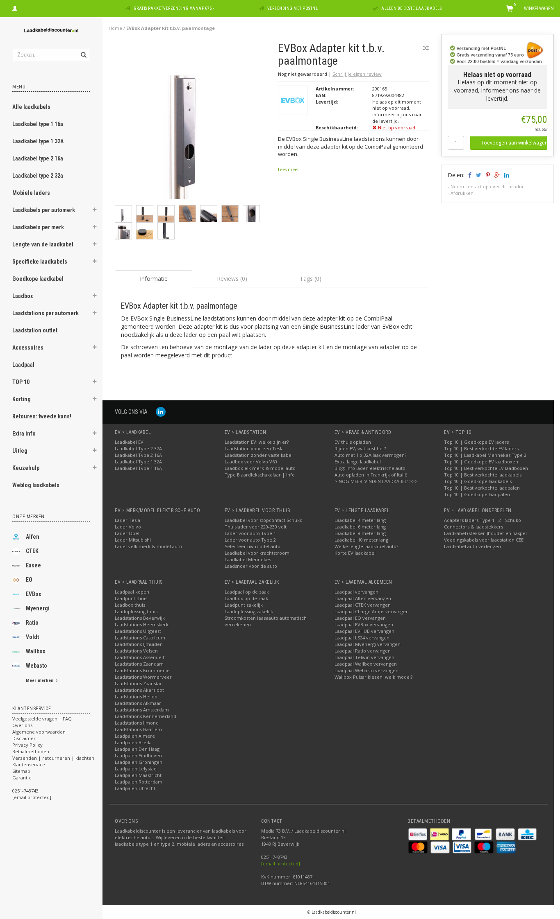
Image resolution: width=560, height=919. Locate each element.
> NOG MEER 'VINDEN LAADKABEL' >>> (376, 481)
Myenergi (38, 608)
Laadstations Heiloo (136, 696)
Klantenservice (28, 764)
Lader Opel (127, 533)
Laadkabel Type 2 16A (138, 455)
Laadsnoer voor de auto (251, 566)
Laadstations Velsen (136, 651)
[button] (95, 210)
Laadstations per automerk (45, 313)
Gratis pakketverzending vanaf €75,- (174, 8)
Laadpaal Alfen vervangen (363, 598)
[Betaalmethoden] (418, 833)
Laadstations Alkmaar (138, 703)
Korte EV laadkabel (355, 553)
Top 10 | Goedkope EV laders (476, 442)
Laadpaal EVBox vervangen (364, 624)
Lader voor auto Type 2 (250, 540)
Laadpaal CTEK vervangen (363, 605)
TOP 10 (21, 382)
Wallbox (35, 651)
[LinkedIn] (160, 411)
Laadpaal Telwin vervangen (364, 657)
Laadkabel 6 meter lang (360, 527)
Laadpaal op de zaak (247, 592)
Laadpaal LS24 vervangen (362, 637)
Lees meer (288, 169)
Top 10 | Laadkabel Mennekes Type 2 (485, 455)
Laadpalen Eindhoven (138, 755)
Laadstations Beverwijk (140, 618)
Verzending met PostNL (292, 8)
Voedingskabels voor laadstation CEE (484, 540)
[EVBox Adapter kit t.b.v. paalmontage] (193, 122)
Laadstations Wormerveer (143, 677)
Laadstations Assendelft (140, 657)
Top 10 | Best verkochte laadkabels (482, 475)
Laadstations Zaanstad (139, 683)
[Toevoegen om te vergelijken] (426, 48)
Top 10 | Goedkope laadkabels (478, 481)
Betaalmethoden (30, 751)
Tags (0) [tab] (310, 278)
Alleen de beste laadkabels (411, 8)
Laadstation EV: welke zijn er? (257, 442)
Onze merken (28, 516)
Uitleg (19, 450)
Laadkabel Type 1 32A (138, 461)
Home (115, 28)
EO (29, 579)
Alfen (32, 536)
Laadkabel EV (129, 442)
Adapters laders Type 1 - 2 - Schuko (482, 520)
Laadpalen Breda (133, 742)
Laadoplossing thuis (136, 611)
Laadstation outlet (34, 330)
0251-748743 (25, 791)
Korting (21, 399)
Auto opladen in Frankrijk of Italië (371, 475)
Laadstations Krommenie (142, 670)
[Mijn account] (14, 7)
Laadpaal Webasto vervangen (366, 670)
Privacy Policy (27, 745)
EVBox (33, 594)
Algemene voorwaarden (39, 732)
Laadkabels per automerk (43, 210)
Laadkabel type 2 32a (37, 175)
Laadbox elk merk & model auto (260, 468)
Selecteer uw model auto (252, 546)
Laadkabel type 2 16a (37, 158)
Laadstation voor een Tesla (254, 448)
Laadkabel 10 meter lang (361, 540)
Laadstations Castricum (140, 637)
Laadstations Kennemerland (145, 716)
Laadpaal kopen (132, 592)
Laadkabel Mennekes (248, 559)
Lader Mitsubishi (133, 540)
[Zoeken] (83, 50)
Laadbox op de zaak (246, 598)
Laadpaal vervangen (356, 592)
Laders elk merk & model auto (148, 546)
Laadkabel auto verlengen (472, 546)
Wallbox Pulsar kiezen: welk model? (373, 677)
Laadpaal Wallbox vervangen (366, 664)
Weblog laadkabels (35, 485)
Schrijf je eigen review (357, 74)
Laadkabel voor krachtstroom (257, 553)
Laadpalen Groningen (138, 762)
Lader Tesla (127, 520)
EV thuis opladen (353, 442)
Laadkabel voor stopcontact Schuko (264, 520)
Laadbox (22, 296)
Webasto (36, 665)
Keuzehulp (25, 468)
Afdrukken (462, 193)
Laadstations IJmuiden (139, 644)
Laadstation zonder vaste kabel (259, 455)
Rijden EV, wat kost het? (360, 448)
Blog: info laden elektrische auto (370, 468)
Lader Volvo (128, 527)
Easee (33, 565)
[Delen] (469, 175)
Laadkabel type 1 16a (37, 124)
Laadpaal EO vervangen (360, 618)
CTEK (32, 551)
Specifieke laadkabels (39, 261)
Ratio (32, 622)
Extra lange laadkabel (358, 461)
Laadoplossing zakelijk (249, 611)
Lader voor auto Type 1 (250, 533)
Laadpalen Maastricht (138, 775)
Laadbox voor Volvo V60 (251, 461)
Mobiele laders (31, 193)
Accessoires (27, 347)
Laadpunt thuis (131, 598)
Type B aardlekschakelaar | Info (260, 475)
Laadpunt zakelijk (244, 605)
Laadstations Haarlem (138, 729)
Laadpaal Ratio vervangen (363, 651)
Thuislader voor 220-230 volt (256, 527)
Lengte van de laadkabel (42, 244)
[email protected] (280, 863)
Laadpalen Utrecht (135, 788)
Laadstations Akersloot (139, 690)
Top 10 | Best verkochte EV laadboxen (486, 468)
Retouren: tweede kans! (41, 416)
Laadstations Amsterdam (142, 710)
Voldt (32, 637)
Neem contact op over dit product (488, 186)
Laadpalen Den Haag (137, 749)
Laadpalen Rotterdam (138, 782)
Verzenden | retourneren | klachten (53, 758)
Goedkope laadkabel (38, 278)
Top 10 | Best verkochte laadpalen (482, 488)
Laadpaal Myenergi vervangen (368, 644)
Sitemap (21, 771)
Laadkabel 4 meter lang (360, 520)
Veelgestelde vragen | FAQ (42, 719)
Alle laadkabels (31, 107)
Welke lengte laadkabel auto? (366, 546)
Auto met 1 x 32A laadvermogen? (370, 455)
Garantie (22, 777)
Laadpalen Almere (135, 736)
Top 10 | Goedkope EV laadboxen (481, 461)
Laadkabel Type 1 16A (138, 468)
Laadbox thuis (130, 605)
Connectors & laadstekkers (473, 527)
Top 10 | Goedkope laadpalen (477, 494)
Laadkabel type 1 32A (38, 141)
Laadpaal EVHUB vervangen (364, 631)
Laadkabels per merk (38, 227)
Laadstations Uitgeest (138, 631)
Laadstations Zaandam (139, 664)
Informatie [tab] (154, 278)
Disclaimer (24, 738)
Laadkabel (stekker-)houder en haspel (485, 533)
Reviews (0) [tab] (232, 278)
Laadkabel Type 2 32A (138, 448)
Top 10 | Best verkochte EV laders (481, 448)
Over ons (22, 725)
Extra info (24, 433)
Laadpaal (23, 364)
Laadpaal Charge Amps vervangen (372, 611)
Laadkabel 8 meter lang (360, 533)
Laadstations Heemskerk (141, 624)
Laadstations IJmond (137, 723)
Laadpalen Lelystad (136, 768)
